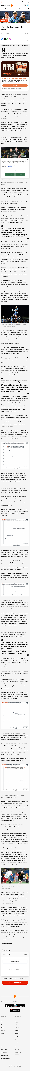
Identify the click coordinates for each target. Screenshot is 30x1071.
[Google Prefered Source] (15, 1010)
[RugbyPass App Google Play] (20, 1006)
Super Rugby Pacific (6, 45)
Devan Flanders (5, 284)
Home (2, 1019)
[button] (28, 8)
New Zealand (24, 45)
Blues (22, 216)
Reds (25, 660)
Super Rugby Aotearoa (7, 272)
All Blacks (19, 109)
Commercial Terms (5, 1058)
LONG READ (4, 20)
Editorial (17, 1057)
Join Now (17, 1019)
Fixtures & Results (9, 9)
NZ (15, 1039)
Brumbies (23, 490)
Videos (3, 1030)
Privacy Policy (4, 1049)
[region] (15, 168)
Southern (17, 1033)
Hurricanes (24, 284)
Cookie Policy (4, 1055)
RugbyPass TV (19, 9)
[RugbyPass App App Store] (10, 1006)
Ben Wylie (6, 33)
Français (17, 1042)
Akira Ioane (4, 218)
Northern (17, 1030)
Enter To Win (15, 85)
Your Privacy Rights (14, 170)
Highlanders (16, 45)
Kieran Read (4, 111)
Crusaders (11, 255)
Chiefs (5, 242)
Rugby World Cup (12, 97)
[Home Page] (7, 5)
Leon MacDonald (19, 422)
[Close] (27, 159)
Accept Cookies (20, 174)
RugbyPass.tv (18, 1022)
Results (3, 1025)
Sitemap (3, 1033)
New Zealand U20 (23, 242)
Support (17, 1049)
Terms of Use (4, 1052)
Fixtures (3, 1022)
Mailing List (17, 1025)
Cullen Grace (13, 252)
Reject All (10, 174)
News (2, 9)
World (16, 1036)
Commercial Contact (18, 1053)
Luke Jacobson (10, 244)
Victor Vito (12, 617)
